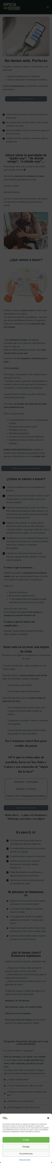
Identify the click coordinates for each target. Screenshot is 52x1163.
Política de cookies (24, 1159)
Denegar (26, 1147)
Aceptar (26, 1140)
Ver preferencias (26, 1154)
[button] (48, 1118)
